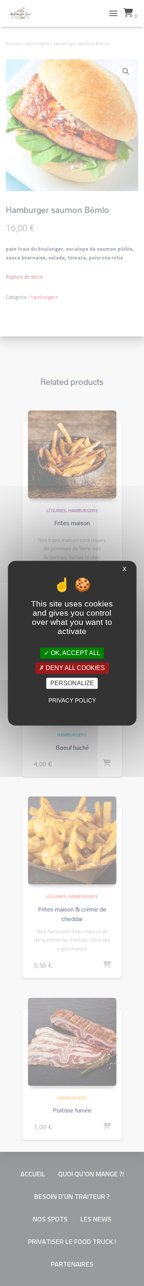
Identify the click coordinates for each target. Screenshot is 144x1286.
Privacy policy (72, 700)
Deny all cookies (74, 668)
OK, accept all (74, 653)
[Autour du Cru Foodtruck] (23, 13)
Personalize (72, 683)
